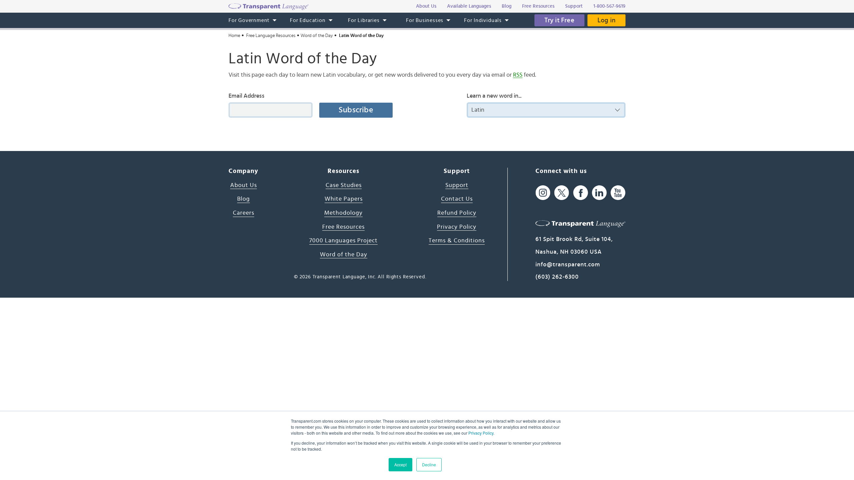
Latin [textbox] (477, 110)
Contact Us (457, 199)
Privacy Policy (480, 433)
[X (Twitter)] (561, 192)
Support (456, 185)
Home (234, 35)
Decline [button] (429, 464)
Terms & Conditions (457, 241)
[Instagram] (542, 192)
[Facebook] (580, 192)
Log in (606, 20)
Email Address (247, 96)
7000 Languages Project (343, 241)
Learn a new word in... (494, 96)
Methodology (343, 213)
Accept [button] (400, 464)
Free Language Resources (271, 35)
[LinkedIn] (599, 192)
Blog (243, 199)
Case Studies (344, 185)
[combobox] (546, 110)
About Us (243, 185)
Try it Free (559, 20)
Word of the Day (317, 35)
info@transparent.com (567, 265)
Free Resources (343, 227)
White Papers (344, 199)
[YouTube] (617, 192)
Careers (243, 213)
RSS (517, 75)
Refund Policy (456, 213)
